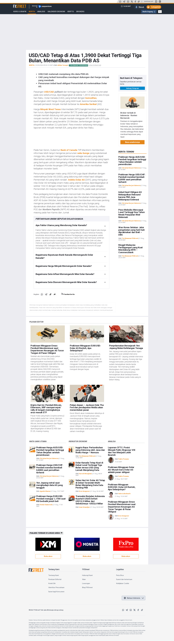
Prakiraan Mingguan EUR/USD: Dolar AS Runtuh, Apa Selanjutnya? (85, 348)
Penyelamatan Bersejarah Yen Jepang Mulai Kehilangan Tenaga (126, 346)
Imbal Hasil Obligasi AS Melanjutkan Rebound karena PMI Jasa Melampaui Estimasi (130, 196)
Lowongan (86, 583)
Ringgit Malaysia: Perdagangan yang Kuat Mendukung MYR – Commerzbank (130, 249)
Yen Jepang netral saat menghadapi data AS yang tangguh (49, 485)
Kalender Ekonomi (56, 11)
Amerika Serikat (88, 104)
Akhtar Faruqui (62, 65)
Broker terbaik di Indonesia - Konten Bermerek (128, 115)
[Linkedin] (128, 1)
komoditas (90, 98)
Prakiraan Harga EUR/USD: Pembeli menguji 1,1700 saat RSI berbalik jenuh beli (51, 499)
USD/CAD (49, 91)
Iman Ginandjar (84, 507)
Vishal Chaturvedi (46, 505)
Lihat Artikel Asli (95, 65)
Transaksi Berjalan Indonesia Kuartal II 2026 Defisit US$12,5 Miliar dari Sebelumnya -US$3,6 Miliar (90, 500)
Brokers (80, 11)
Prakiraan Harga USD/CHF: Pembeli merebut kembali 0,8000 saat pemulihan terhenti (131, 178)
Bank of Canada (69, 150)
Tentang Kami (53, 569)
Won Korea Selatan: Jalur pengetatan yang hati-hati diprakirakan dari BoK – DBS (131, 231)
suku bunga (83, 153)
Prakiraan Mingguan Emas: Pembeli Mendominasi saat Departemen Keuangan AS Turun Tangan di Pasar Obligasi (47, 349)
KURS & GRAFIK (19, 11)
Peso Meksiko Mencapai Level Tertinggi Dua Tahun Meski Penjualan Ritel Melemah (131, 213)
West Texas (54, 109)
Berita (32, 11)
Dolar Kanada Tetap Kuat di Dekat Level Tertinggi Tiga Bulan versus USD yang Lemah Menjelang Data (89, 466)
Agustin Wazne (45, 491)
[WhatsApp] (120, 1)
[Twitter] (132, 1)
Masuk (141, 7)
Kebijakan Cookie (122, 583)
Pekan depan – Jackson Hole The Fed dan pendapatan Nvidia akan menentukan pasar (87, 407)
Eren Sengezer (84, 491)
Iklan (84, 579)
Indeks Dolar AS (76, 179)
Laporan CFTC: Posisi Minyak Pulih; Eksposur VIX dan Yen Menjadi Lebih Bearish (121, 451)
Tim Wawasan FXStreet (130, 238)
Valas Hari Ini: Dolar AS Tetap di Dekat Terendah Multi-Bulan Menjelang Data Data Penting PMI (90, 484)
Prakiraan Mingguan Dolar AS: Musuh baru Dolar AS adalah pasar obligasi (121, 470)
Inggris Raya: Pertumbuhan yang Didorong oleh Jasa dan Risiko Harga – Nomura (90, 450)
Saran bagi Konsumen (56, 591)
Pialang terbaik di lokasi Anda (45, 533)
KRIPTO (70, 11)
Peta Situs (120, 575)
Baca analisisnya (132, 142)
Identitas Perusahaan (56, 587)
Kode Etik (52, 583)
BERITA (31, 65)
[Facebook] (135, 1)
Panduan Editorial (54, 579)
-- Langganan (154, 7)
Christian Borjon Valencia (131, 168)
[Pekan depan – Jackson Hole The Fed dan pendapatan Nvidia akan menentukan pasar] (87, 393)
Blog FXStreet (87, 587)
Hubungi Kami (87, 575)
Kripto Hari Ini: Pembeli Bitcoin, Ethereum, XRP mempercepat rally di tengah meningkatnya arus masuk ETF (46, 409)
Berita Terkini (126, 151)
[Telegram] (124, 1)
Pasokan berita (68, 294)
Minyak (44, 109)
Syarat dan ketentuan (124, 579)
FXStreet (17, 5)
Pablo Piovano (123, 459)
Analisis (41, 11)
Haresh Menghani (85, 474)
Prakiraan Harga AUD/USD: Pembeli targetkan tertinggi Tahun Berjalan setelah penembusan (132, 161)
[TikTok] (139, 1)
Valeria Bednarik (124, 493)
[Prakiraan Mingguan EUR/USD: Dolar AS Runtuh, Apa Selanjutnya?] (87, 334)
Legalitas (120, 569)
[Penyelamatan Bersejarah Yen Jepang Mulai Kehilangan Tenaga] (126, 334)
